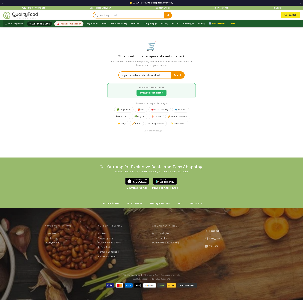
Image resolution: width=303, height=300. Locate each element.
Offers (232, 23)
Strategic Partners (160, 203)
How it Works (134, 203)
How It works (221, 7)
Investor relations (160, 237)
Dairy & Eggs (150, 23)
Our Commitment (110, 203)
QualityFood (136, 275)
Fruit (104, 23)
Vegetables (92, 23)
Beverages (188, 23)
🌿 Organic (139, 116)
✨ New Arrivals (178, 123)
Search (177, 75)
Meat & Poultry (119, 23)
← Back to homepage (151, 130)
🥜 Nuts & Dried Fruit (177, 116)
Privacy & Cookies (107, 256)
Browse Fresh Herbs (151, 92)
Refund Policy (105, 247)
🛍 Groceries (122, 116)
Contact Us (196, 203)
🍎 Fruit (141, 109)
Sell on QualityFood (161, 233)
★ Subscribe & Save (39, 23)
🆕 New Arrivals (217, 23)
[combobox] (128, 15)
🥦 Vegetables (124, 109)
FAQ (180, 203)
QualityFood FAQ (53, 242)
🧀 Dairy (122, 123)
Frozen (175, 23)
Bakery (164, 23)
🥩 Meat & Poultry (159, 109)
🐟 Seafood (180, 109)
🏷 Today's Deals (156, 123)
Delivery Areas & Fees (109, 242)
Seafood (135, 23)
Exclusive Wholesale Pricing (165, 242)
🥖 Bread (136, 123)
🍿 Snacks (156, 116)
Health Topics (52, 237)
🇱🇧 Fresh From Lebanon (69, 23)
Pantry (201, 23)
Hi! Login (277, 7)
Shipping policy (105, 237)
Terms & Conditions (108, 251)
